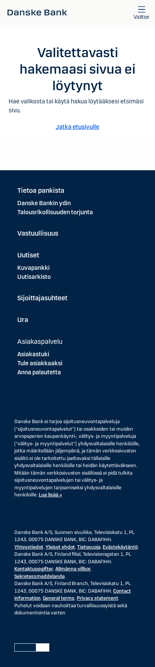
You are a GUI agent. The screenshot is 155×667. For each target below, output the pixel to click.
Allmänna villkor (73, 569)
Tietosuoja (88, 547)
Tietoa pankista (40, 190)
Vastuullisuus (37, 233)
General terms (58, 598)
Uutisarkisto (34, 276)
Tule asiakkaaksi (39, 363)
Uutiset (28, 255)
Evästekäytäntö (120, 547)
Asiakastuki (33, 354)
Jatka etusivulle (77, 126)
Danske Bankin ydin (44, 203)
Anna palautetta (39, 372)
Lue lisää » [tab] (50, 495)
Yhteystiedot (28, 547)
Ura (22, 320)
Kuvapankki (33, 267)
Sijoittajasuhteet (42, 298)
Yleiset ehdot (60, 547)
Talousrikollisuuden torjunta (55, 212)
